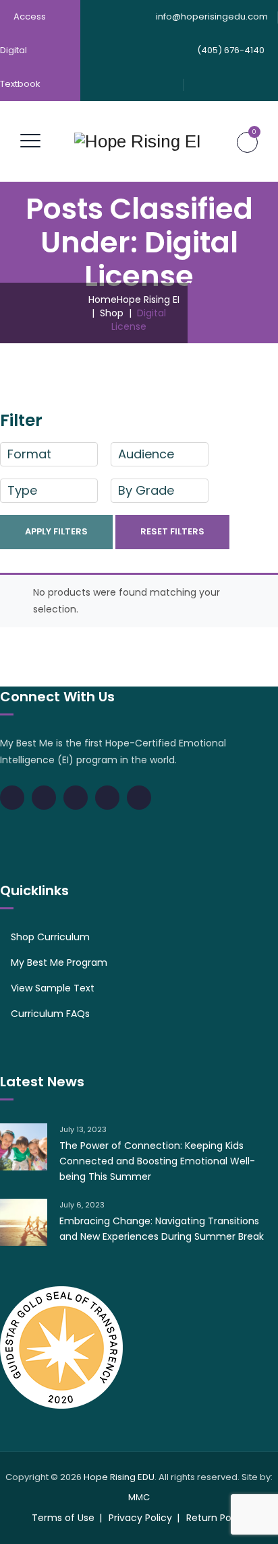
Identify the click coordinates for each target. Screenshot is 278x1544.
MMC (139, 1497)
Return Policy (216, 1517)
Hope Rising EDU (119, 1477)
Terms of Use (63, 1517)
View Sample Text (52, 988)
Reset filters (172, 531)
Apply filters (56, 531)
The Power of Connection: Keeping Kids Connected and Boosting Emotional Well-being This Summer (157, 1161)
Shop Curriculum (50, 937)
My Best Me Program (59, 962)
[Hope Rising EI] (137, 141)
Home (131, 299)
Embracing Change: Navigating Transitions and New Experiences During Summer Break (161, 1228)
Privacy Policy (140, 1517)
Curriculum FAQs (50, 1013)
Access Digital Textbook (23, 50)
